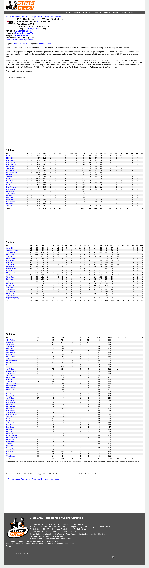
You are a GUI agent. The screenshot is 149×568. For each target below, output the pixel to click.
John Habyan (10, 162)
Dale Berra (9, 197)
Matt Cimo (9, 262)
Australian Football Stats (39, 539)
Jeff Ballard (10, 168)
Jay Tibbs (9, 177)
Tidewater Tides (44, 44)
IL (38, 22)
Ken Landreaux (11, 269)
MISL (99, 534)
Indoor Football (74, 529)
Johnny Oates (32, 28)
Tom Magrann (10, 289)
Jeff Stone (9, 256)
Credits (27, 544)
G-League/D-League (76, 527)
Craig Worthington (12, 250)
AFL (52, 529)
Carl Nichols (10, 271)
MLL (44, 536)
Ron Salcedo (10, 266)
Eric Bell (9, 174)
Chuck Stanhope (11, 183)
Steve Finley (10, 248)
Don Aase (9, 195)
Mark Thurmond (11, 164)
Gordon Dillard (10, 199)
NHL (43, 531)
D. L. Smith (10, 260)
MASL (93, 534)
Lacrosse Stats (35, 536)
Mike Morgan (10, 201)
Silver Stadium (21, 35)
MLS (54, 534)
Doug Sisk (9, 203)
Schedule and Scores (65, 544)
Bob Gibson (10, 185)
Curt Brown (9, 179)
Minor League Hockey (60, 531)
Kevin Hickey (10, 181)
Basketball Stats (36, 527)
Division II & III (83, 534)
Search (80, 524)
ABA (50, 527)
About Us (9, 544)
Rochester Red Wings (21, 44)
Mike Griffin (10, 170)
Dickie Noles (10, 158)
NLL (49, 536)
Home (68, 12)
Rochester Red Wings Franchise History (35, 17)
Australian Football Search (60, 539)
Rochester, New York (25, 33)
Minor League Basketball (95, 527)
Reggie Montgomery (12, 298)
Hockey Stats (35, 531)
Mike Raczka (10, 189)
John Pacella (10, 193)
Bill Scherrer (10, 191)
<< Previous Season (13, 17)
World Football (71, 534)
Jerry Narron (10, 264)
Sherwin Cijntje (11, 273)
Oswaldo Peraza (11, 172)
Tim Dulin (9, 281)
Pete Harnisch (10, 166)
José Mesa (9, 206)
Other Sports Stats (13, 541)
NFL (43, 529)
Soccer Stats (35, 534)
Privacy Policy (50, 544)
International (46, 534)
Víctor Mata (10, 277)
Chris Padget (10, 254)
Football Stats (35, 529)
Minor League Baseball (67, 524)
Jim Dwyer (9, 287)
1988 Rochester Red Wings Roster (19, 40)
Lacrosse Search (58, 536)
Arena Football (61, 529)
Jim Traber (9, 275)
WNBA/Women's (60, 527)
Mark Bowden (10, 160)
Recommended (37, 544)
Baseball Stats (35, 524)
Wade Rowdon (10, 252)
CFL (48, 529)
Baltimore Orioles (24, 31)
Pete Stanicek (10, 283)
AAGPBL (52, 524)
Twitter (8, 546)
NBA (45, 527)
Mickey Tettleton (11, 285)
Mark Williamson (11, 187)
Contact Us (18, 544)
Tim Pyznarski (10, 295)
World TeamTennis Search (51, 541)
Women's (60, 534)
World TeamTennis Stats (30, 541)
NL (47, 524)
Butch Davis (10, 293)
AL (43, 524)
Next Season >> (55, 17)
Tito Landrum (10, 291)
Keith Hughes (10, 258)
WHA (48, 531)
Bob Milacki (10, 156)
